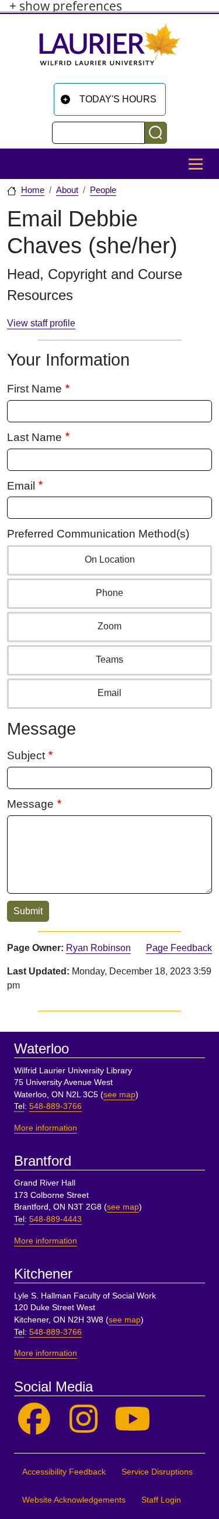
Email (21, 486)
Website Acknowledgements (74, 1500)
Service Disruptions (157, 1472)
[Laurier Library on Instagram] (84, 1419)
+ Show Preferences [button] (65, 6)
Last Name (34, 437)
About (67, 190)
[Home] (110, 48)
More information (45, 1128)
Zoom (109, 626)
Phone (109, 593)
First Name (34, 389)
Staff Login (161, 1500)
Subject (26, 755)
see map (119, 1094)
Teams (109, 659)
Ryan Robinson (98, 948)
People (103, 190)
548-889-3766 (55, 1106)
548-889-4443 (55, 1219)
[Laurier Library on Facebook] (34, 1419)
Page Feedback (179, 948)
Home (32, 190)
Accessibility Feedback (64, 1472)
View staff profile (41, 323)
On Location (110, 559)
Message (30, 804)
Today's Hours (118, 99)
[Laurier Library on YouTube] (133, 1419)
